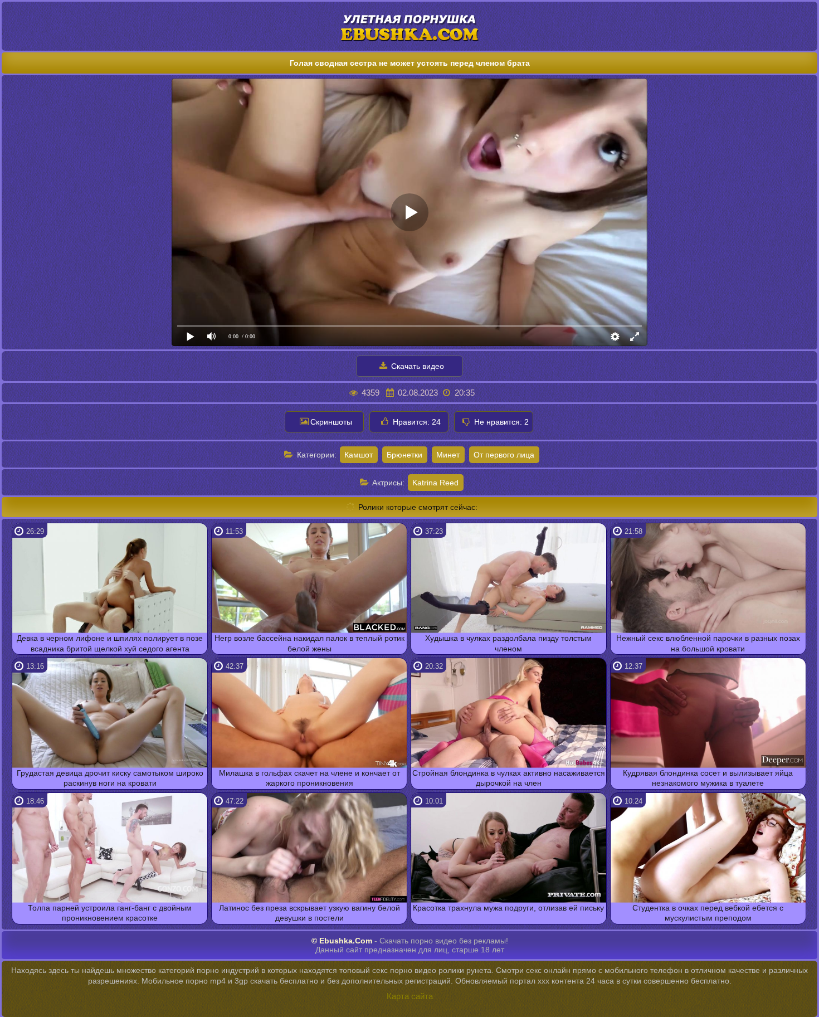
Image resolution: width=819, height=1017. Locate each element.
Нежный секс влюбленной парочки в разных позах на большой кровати (708, 643)
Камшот (358, 454)
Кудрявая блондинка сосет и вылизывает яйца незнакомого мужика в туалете (708, 777)
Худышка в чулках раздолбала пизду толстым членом (508, 643)
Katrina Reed (435, 482)
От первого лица (504, 454)
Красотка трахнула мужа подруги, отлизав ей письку (508, 907)
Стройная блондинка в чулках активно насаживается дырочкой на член (508, 777)
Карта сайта (410, 996)
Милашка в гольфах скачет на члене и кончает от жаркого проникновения (309, 777)
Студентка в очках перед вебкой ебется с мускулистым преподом (707, 912)
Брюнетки (404, 454)
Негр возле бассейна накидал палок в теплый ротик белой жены (309, 643)
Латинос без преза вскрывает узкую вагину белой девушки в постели (309, 912)
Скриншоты (331, 421)
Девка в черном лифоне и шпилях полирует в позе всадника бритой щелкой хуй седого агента (110, 643)
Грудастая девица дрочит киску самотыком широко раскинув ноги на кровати (110, 777)
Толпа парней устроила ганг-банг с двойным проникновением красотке (110, 912)
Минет (448, 454)
